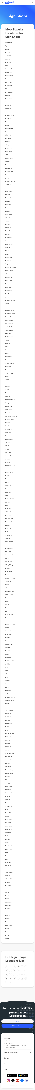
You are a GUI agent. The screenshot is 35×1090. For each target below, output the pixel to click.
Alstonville (8, 456)
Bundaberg (8, 85)
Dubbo (7, 360)
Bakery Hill (8, 849)
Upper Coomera (10, 181)
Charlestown (9, 541)
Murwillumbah (9, 419)
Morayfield (8, 257)
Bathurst (7, 383)
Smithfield (8, 227)
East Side (8, 727)
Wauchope (8, 429)
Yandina (7, 208)
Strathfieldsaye (9, 753)
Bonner (7, 928)
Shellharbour (9, 323)
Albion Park (8, 327)
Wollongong (8, 356)
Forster (7, 353)
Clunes (7, 780)
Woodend (8, 776)
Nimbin (7, 601)
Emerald (7, 141)
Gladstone (8, 89)
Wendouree (8, 806)
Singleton (8, 396)
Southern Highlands (11, 416)
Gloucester (8, 409)
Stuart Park (8, 651)
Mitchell (7, 908)
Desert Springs (9, 733)
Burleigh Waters (10, 300)
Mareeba (7, 118)
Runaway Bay (9, 168)
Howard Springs (10, 624)
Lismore (7, 343)
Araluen (7, 680)
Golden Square (9, 760)
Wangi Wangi (9, 565)
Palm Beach (8, 151)
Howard (7, 234)
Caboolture (8, 99)
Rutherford (8, 571)
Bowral (7, 436)
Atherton (8, 112)
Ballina (7, 376)
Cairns (7, 65)
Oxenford (8, 247)
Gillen (7, 627)
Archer (7, 694)
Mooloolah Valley (10, 313)
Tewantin (8, 184)
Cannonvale (8, 72)
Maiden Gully (9, 770)
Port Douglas (9, 244)
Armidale (8, 379)
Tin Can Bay (8, 317)
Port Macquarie (9, 337)
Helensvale (8, 191)
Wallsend (8, 512)
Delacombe (8, 829)
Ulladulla (7, 462)
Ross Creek (8, 846)
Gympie (7, 46)
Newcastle (8, 333)
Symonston (8, 932)
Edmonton (8, 138)
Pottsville (8, 492)
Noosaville (8, 204)
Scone (7, 608)
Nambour (8, 122)
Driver (7, 707)
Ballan (7, 859)
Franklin (7, 935)
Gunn (6, 684)
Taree (7, 350)
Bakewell (8, 690)
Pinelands (8, 657)
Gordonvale (8, 214)
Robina (7, 49)
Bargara (7, 201)
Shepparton (8, 756)
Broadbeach (8, 307)
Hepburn (7, 856)
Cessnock (8, 452)
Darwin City (8, 631)
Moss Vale (8, 515)
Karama (7, 637)
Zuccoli (7, 667)
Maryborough (9, 92)
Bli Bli (7, 254)
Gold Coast (8, 42)
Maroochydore (9, 165)
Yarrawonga (8, 641)
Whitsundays (9, 155)
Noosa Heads (9, 128)
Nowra (7, 393)
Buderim (7, 125)
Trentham (8, 783)
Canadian (8, 832)
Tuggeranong (9, 872)
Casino (7, 346)
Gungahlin (8, 875)
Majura (7, 895)
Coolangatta (8, 277)
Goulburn (8, 485)
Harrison (7, 915)
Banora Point (9, 472)
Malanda (7, 231)
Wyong (7, 449)
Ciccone (7, 647)
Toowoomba (8, 79)
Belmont (7, 502)
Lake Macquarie (10, 399)
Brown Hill (8, 789)
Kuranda (7, 211)
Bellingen (8, 551)
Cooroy (7, 221)
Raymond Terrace (10, 469)
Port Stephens (9, 426)
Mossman (8, 260)
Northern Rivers (10, 465)
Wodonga (8, 746)
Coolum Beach (9, 158)
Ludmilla (7, 720)
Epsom (7, 809)
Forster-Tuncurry (10, 578)
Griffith (7, 892)
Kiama (7, 475)
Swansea (7, 538)
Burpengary (8, 264)
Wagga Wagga (9, 363)
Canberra (8, 869)
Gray (6, 670)
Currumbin (8, 241)
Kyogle (7, 482)
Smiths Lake (8, 561)
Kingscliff (8, 528)
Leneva (7, 839)
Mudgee (7, 568)
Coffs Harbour (9, 320)
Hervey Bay (8, 82)
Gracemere (8, 132)
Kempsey (8, 366)
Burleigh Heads (9, 115)
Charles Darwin (9, 700)
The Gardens (9, 710)
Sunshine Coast (9, 69)
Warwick (7, 274)
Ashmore (8, 217)
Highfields (8, 135)
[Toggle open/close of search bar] (29, 2)
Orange (7, 403)
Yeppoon (7, 102)
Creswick (8, 766)
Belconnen (8, 885)
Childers (7, 161)
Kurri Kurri (8, 508)
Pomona (7, 284)
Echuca (7, 750)
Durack (7, 703)
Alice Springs (9, 614)
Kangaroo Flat (9, 773)
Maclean (7, 575)
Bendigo (7, 743)
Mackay (7, 52)
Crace (7, 938)
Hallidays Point (9, 591)
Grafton (7, 386)
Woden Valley (9, 879)
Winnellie (8, 621)
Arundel (7, 303)
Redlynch (8, 287)
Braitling (7, 664)
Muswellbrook (9, 498)
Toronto (7, 442)
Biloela (7, 251)
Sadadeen (8, 713)
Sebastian (8, 865)
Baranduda (8, 803)
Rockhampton (9, 75)
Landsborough (9, 310)
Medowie (8, 479)
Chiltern (7, 799)
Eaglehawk (8, 826)
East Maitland (9, 439)
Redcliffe (7, 59)
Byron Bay (8, 413)
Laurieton (8, 525)
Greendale (8, 822)
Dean (6, 852)
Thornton (8, 581)
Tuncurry (7, 545)
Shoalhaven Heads (10, 555)
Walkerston (8, 290)
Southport (8, 175)
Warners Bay (9, 588)
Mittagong (8, 532)
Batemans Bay (9, 522)
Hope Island (8, 280)
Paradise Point (9, 294)
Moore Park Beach (10, 267)
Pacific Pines (9, 270)
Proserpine (8, 148)
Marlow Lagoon (9, 660)
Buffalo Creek (9, 717)
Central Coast (9, 330)
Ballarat (7, 740)
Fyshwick (8, 905)
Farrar (7, 687)
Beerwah (7, 224)
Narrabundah (9, 902)
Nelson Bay (8, 406)
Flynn (6, 730)
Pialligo (7, 918)
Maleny (7, 297)
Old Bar (7, 558)
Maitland (7, 370)
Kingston (7, 882)
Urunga (7, 584)
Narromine (8, 598)
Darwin (7, 611)
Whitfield (8, 862)
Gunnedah (8, 432)
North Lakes (8, 198)
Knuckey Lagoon (10, 697)
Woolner (7, 674)
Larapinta (8, 736)
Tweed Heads (9, 373)
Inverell (7, 459)
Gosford (7, 422)
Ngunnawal (8, 925)
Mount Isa (8, 105)
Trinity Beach (9, 145)
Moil (6, 677)
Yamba (7, 489)
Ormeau (7, 188)
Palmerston (8, 618)
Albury (7, 389)
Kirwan (7, 178)
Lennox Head (9, 518)
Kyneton (7, 763)
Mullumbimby (9, 548)
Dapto (7, 505)
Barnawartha (9, 793)
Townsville (8, 55)
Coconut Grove (9, 644)
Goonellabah (9, 594)
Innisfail (7, 95)
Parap (7, 654)
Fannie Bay (8, 723)
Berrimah (8, 634)
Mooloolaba (8, 237)
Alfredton (8, 796)
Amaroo (7, 889)
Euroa (7, 816)
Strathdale (8, 813)
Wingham (8, 446)
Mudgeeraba (9, 171)
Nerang (7, 194)
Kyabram (7, 836)
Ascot (7, 842)
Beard (7, 912)
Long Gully (8, 819)
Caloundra (8, 108)
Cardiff (7, 495)
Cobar (7, 604)
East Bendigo (9, 786)
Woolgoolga (8, 535)
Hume (7, 898)
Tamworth (8, 340)
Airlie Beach (8, 62)
